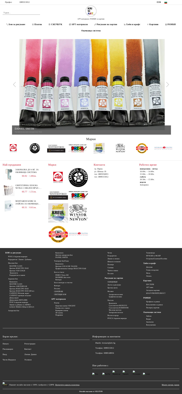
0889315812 (25, 2)
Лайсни (148, 316)
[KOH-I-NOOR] (142, 148)
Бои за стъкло (59, 272)
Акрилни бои (13, 279)
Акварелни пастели (116, 312)
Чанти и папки (113, 271)
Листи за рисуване (114, 285)
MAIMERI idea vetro (62, 277)
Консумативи (151, 325)
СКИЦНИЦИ (112, 282)
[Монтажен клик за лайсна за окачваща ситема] (9, 206)
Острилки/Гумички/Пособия (156, 259)
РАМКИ (171, 24)
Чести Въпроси (9, 360)
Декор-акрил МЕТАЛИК (18, 300)
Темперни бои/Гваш (61, 261)
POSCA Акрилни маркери (17, 257)
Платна (38, 24)
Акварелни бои (13, 311)
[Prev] (15, 84)
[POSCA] (77, 148)
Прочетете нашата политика (67, 385)
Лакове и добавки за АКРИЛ (20, 305)
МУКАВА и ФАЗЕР (153, 256)
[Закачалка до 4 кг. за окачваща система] (9, 174)
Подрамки (59, 315)
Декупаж (149, 267)
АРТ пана (149, 287)
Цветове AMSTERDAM (18, 286)
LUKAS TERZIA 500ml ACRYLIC (21, 307)
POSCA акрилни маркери (18, 302)
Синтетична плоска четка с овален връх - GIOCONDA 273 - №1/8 (27, 186)
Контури (58, 280)
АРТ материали (79, 24)
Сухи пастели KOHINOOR (118, 308)
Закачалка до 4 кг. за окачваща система (27, 171)
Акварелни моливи (116, 294)
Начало (6, 344)
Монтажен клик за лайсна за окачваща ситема (26, 202)
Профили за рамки (153, 302)
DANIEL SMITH (61, 257)
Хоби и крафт (133, 24)
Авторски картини (153, 290)
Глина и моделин (152, 270)
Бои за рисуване (17, 24)
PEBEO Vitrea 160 (62, 275)
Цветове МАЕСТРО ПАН (19, 268)
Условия (27, 360)
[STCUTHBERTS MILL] (56, 148)
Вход (5, 354)
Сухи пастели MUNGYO (118, 305)
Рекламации (8, 349)
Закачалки (150, 322)
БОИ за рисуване (13, 253)
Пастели (110, 300)
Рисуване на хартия (107, 24)
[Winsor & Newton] (120, 148)
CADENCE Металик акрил (19, 293)
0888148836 (109, 353)
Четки (110, 253)
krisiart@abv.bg (108, 343)
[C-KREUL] (99, 148)
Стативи (110, 268)
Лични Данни (30, 354)
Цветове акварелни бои (63, 255)
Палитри (111, 265)
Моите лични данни (170, 385)
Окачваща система (91, 30)
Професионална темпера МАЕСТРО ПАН (70, 269)
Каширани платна (61, 310)
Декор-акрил (14, 298)
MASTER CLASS (15, 266)
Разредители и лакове (17, 275)
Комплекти (13, 273)
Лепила (148, 276)
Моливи (110, 291)
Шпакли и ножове (114, 262)
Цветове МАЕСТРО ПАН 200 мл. (22, 291)
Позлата (57, 289)
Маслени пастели (115, 310)
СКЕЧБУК (56, 24)
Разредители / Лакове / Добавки (19, 259)
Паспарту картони (152, 308)
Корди (148, 319)
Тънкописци (150, 253)
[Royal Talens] (13, 148)
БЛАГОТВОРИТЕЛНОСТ (155, 293)
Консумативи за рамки (154, 305)
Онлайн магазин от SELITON (91, 391)
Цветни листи (112, 288)
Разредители (112, 256)
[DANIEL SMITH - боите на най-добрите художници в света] (34, 148)
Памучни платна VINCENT (65, 306)
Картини (153, 24)
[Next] (166, 84)
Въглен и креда (113, 315)
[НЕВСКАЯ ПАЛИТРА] (163, 148)
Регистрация (29, 344)
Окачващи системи (152, 312)
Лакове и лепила (113, 259)
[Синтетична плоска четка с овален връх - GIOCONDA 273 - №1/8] (9, 190)
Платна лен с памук (62, 308)
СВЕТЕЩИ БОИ (60, 294)
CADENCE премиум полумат (20, 295)
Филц (148, 273)
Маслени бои (13, 263)
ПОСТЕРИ (150, 284)
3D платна (59, 313)
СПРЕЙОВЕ (58, 291)
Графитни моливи (115, 297)
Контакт (27, 349)
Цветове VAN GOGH (17, 271)
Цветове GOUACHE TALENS (66, 266)
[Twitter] (177, 2)
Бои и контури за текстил (63, 283)
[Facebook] (173, 2)
